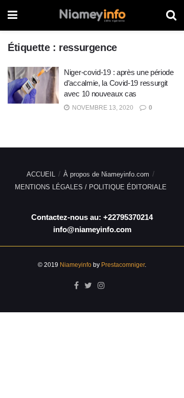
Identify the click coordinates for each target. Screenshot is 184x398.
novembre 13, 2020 (102, 107)
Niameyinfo (75, 264)
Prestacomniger (123, 264)
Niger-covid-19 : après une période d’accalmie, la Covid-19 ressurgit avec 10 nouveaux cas (119, 83)
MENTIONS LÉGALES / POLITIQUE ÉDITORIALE (91, 187)
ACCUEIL (41, 174)
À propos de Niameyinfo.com (106, 174)
